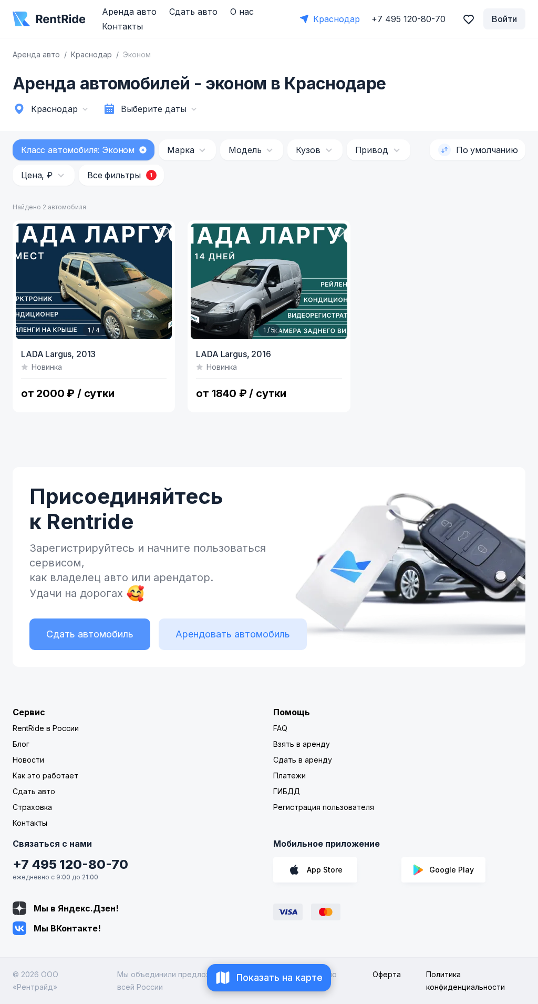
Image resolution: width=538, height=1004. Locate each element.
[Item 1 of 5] (269, 281)
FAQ (280, 728)
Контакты (122, 26)
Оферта (387, 974)
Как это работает (45, 775)
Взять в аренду (301, 743)
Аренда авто (129, 11)
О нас (242, 11)
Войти (504, 19)
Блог (21, 743)
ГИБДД (286, 791)
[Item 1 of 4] (94, 281)
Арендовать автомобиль (232, 634)
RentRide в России (46, 728)
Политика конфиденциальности (465, 980)
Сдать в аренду (302, 759)
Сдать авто (193, 11)
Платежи (289, 775)
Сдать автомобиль (89, 634)
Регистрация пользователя (323, 807)
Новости (28, 759)
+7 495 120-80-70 (70, 864)
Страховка (32, 807)
